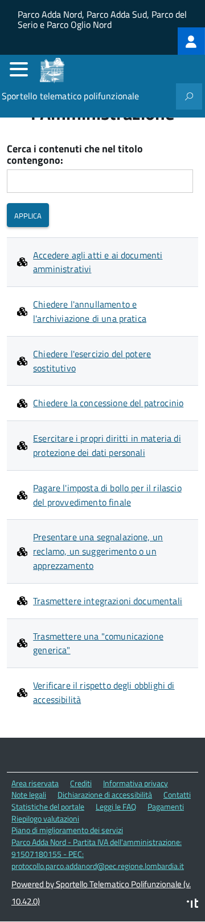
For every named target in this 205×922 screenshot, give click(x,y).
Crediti (81, 783)
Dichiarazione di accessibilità (105, 794)
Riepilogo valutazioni (45, 818)
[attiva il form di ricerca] (189, 96)
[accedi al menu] (19, 69)
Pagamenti (165, 806)
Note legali (28, 794)
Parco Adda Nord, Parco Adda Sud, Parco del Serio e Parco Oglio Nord (102, 17)
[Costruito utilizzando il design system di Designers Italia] (192, 905)
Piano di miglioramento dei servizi (67, 830)
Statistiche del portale (47, 806)
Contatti (177, 794)
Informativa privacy (135, 783)
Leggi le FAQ (116, 806)
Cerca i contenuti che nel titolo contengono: (75, 155)
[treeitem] (191, 41)
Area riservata (35, 783)
